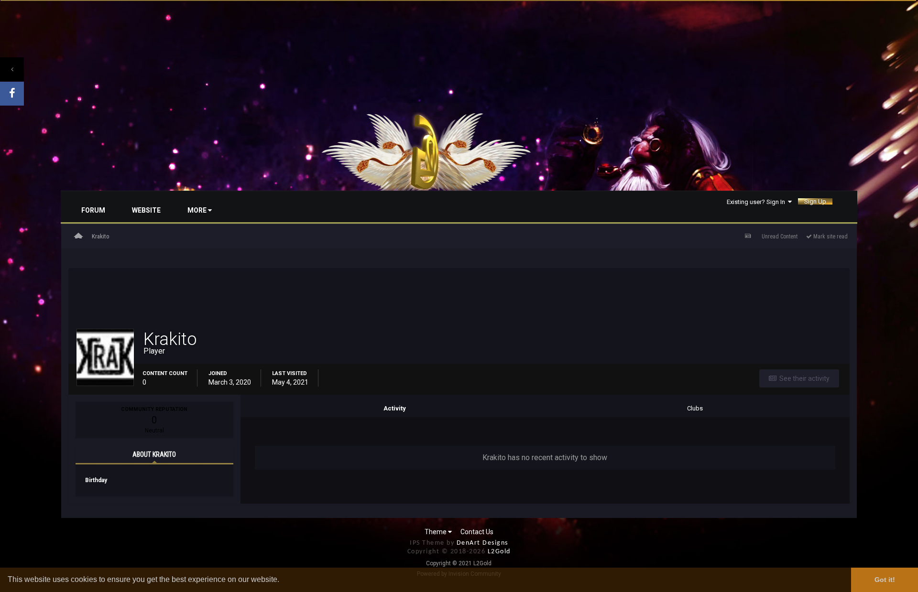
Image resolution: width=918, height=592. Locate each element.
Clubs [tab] (695, 408)
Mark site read (830, 236)
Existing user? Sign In (757, 201)
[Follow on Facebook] (12, 94)
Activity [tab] (394, 408)
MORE (197, 210)
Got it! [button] (884, 579)
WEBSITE (146, 210)
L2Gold (499, 551)
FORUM (93, 210)
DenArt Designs (482, 543)
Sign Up (815, 201)
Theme (436, 532)
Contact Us (476, 532)
